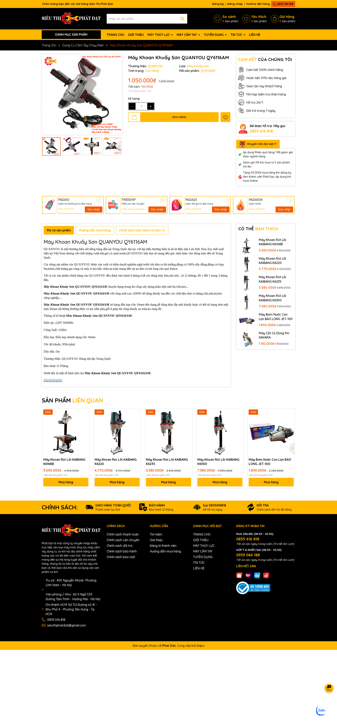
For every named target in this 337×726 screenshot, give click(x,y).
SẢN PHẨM (72, 400)
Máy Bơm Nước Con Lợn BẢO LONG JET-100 (276, 316)
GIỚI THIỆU (136, 35)
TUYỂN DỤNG (214, 35)
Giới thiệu (156, 540)
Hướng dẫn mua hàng (165, 551)
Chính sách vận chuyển (123, 540)
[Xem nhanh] (85, 426)
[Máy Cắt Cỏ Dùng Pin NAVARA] (246, 339)
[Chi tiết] (99, 199)
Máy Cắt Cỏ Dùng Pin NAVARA (274, 335)
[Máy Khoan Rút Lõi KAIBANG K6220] (246, 264)
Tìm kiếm (156, 534)
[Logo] (71, 18)
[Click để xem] (82, 94)
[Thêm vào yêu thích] (225, 117)
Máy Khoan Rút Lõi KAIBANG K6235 (272, 279)
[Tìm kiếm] (182, 19)
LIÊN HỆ (254, 35)
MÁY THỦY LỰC (159, 35)
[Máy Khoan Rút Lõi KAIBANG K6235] (246, 282)
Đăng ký (218, 4)
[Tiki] (257, 575)
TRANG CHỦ (115, 35)
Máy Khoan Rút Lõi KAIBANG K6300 (272, 298)
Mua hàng (66, 482)
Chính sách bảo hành (122, 551)
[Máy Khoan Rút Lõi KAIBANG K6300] (246, 301)
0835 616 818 (284, 4)
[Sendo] (266, 575)
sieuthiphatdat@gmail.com (66, 625)
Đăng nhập (235, 4)
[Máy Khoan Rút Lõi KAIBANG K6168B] (246, 245)
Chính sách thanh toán (123, 534)
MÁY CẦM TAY (187, 35)
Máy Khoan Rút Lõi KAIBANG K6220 (272, 261)
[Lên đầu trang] (329, 703)
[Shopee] (239, 575)
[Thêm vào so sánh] (85, 419)
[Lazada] (248, 575)
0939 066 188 (248, 554)
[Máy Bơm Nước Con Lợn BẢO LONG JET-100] (246, 320)
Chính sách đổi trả (119, 546)
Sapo (200, 645)
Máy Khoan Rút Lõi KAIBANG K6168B (272, 242)
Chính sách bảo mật (121, 557)
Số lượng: (134, 98)
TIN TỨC (237, 35)
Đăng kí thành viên (163, 546)
